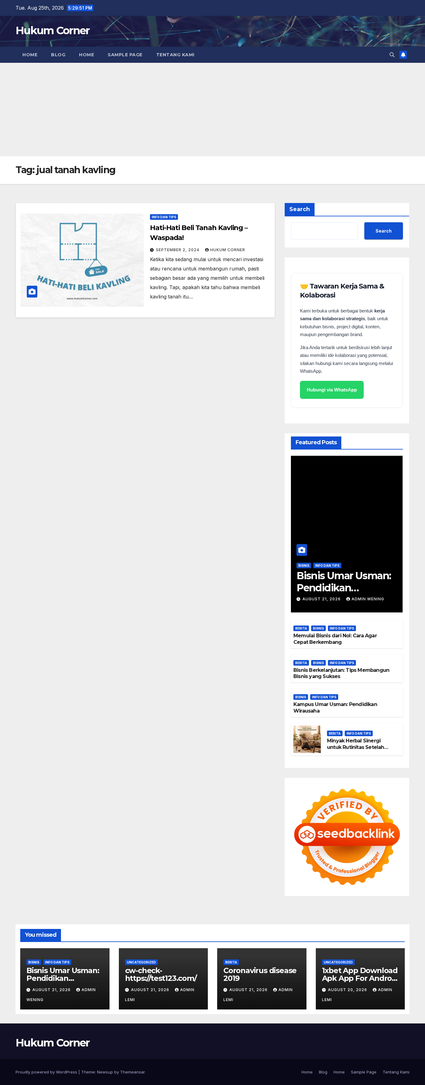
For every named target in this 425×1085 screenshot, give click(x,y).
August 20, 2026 (348, 989)
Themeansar (132, 1071)
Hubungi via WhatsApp (332, 389)
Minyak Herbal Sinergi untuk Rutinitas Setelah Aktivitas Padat (355, 747)
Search (299, 209)
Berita (301, 628)
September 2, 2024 (178, 249)
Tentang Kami (175, 55)
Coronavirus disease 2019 (260, 974)
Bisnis (303, 565)
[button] (392, 55)
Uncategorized (141, 962)
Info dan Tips (164, 217)
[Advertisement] (212, 109)
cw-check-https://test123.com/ (161, 974)
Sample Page (125, 55)
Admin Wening (368, 599)
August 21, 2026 (322, 599)
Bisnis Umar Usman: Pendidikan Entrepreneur (344, 588)
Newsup (105, 1071)
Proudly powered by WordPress (47, 1071)
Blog (58, 55)
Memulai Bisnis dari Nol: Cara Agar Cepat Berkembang (335, 639)
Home (29, 55)
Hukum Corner (53, 30)
